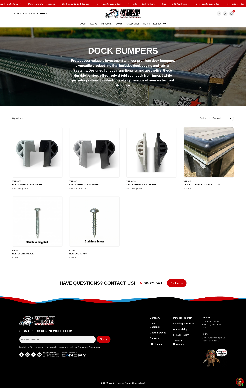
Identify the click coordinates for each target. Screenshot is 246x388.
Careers (154, 338)
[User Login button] (225, 13)
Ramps (93, 23)
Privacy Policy (181, 334)
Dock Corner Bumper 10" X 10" (202, 184)
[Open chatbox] (240, 382)
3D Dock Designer (81, 4)
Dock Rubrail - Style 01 (27, 184)
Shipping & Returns (183, 323)
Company (155, 317)
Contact (42, 13)
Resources (29, 13)
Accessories (132, 23)
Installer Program (182, 317)
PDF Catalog (156, 344)
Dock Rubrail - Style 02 (84, 184)
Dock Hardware (48, 4)
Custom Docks (158, 332)
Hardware (106, 23)
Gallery (16, 13)
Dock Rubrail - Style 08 (141, 184)
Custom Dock (15, 4)
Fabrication (159, 23)
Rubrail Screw (78, 253)
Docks (83, 23)
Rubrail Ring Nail (23, 253)
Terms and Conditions (89, 347)
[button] (231, 13)
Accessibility (180, 329)
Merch (146, 23)
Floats (118, 23)
